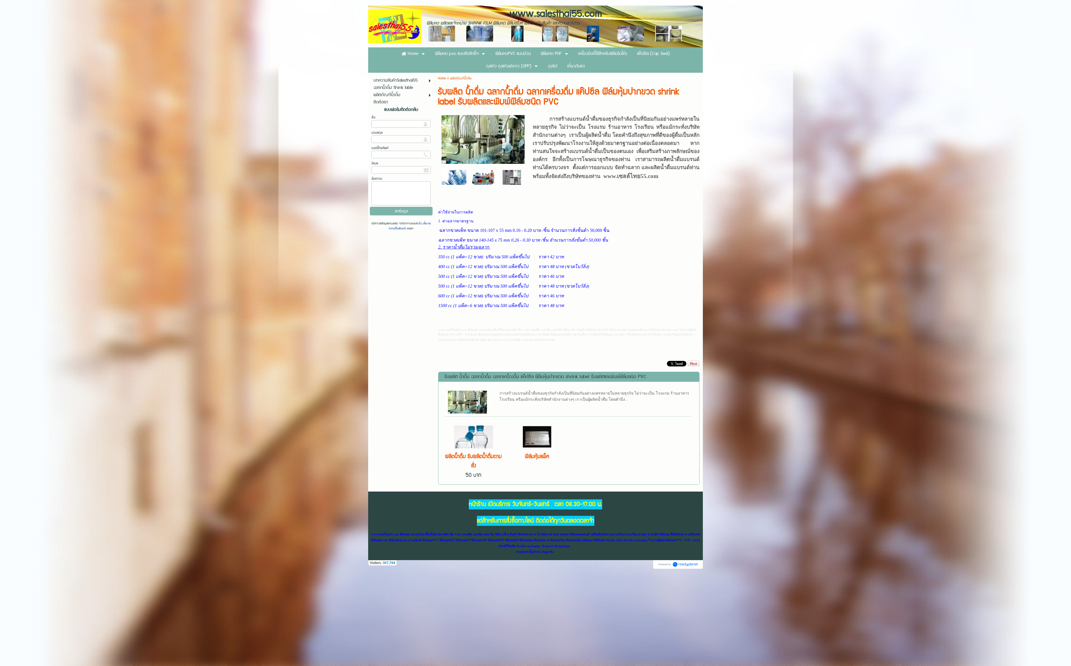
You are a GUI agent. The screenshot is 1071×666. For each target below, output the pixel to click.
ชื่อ (373, 117)
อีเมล (375, 163)
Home (442, 78)
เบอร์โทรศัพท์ (380, 148)
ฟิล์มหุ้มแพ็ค (537, 456)
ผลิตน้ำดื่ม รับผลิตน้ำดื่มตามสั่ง (473, 461)
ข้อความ (377, 179)
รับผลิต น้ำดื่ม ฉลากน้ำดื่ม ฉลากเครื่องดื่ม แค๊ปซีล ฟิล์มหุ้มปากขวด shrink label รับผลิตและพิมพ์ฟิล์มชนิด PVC (545, 377)
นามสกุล (377, 133)
